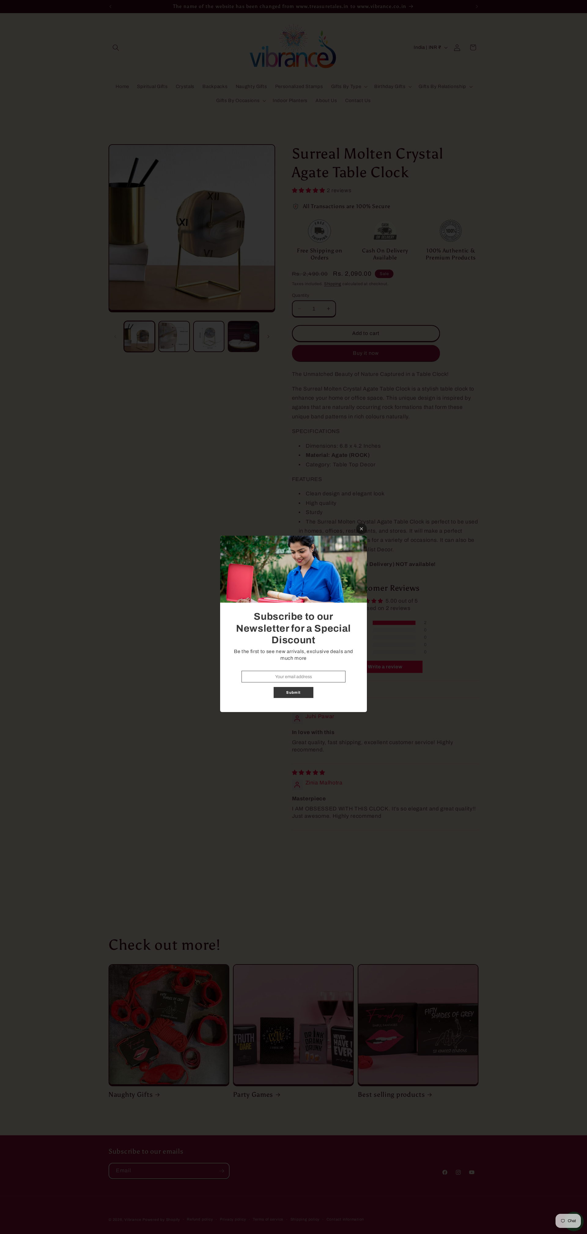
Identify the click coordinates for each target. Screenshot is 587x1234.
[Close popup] (361, 528)
